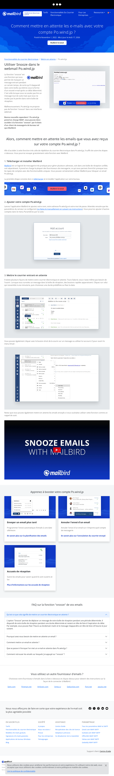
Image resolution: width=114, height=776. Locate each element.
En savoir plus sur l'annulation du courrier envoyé (83, 536)
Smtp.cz (57, 686)
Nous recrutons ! (44, 729)
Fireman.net (26, 686)
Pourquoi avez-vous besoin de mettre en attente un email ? (31, 636)
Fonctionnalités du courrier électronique (62, 13)
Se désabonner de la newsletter (67, 736)
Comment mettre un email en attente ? (23, 642)
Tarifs (45, 12)
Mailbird (7, 165)
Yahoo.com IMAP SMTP (90, 739)
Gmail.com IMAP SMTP (90, 729)
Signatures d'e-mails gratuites (17, 736)
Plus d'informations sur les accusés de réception (28, 585)
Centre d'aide (60, 726)
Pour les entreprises (83, 13)
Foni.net (88, 686)
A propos (41, 726)
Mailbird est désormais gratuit (32, 13)
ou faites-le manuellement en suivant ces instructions (59, 209)
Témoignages (43, 739)
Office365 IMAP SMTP (90, 736)
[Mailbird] (12, 13)
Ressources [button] (99, 12)
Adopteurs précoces (62, 733)
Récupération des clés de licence (67, 729)
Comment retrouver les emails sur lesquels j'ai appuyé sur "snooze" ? (36, 654)
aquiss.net (102, 686)
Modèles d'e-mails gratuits (16, 733)
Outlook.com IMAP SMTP (91, 733)
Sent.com (11, 686)
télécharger (38, 179)
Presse (40, 733)
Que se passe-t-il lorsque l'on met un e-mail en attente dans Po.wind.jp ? (37, 648)
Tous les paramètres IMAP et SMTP (95, 726)
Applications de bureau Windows (18, 739)
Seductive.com (73, 686)
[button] (108, 12)
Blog (7, 742)
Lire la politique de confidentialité (21, 771)
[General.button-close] (106, 765)
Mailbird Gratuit (57, 43)
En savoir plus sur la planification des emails (27, 536)
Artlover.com (42, 686)
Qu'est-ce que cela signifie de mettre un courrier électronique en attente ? (38, 614)
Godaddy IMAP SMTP (89, 742)
